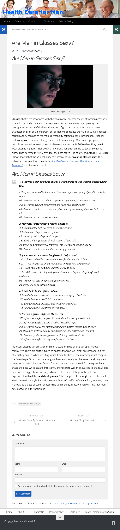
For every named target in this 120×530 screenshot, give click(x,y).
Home (7, 21)
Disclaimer (49, 21)
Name (18, 464)
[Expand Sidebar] (3, 29)
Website (19, 474)
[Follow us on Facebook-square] (114, 523)
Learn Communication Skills (99, 511)
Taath (18, 50)
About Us (19, 21)
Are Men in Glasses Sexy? (29, 404)
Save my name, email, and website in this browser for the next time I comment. (55, 486)
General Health (36, 29)
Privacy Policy (66, 21)
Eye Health (18, 29)
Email (65, 464)
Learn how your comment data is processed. (76, 503)
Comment (20, 443)
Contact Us (34, 21)
